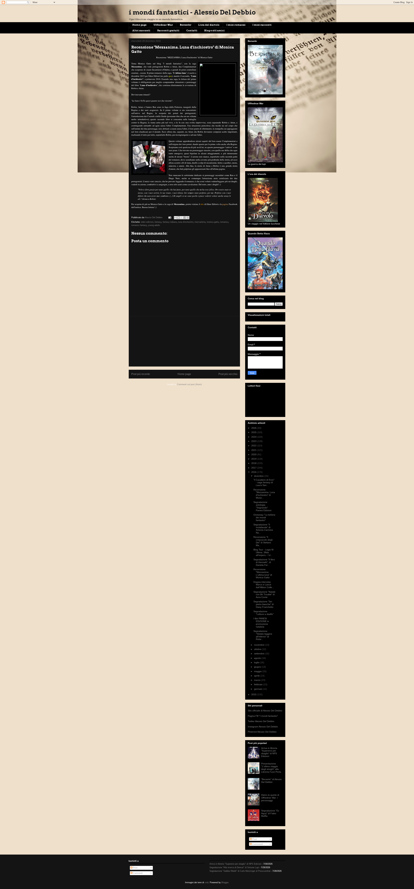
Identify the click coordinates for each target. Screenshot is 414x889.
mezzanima (200, 222)
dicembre (259, 476)
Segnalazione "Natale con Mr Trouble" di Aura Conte (264, 595)
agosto (258, 658)
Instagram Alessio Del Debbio (263, 726)
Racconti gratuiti (168, 30)
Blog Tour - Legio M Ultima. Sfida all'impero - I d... (263, 552)
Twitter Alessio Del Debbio (261, 721)
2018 (254, 463)
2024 (254, 437)
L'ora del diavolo (208, 25)
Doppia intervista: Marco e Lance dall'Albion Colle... (263, 585)
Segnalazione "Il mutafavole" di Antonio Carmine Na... (263, 528)
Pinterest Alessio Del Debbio (262, 731)
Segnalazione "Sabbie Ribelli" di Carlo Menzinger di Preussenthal (239, 871)
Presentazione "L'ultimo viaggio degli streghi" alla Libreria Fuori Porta (271, 767)
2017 (254, 467)
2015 (254, 694)
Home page (139, 25)
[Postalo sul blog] (178, 217)
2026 (254, 428)
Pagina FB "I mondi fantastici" (263, 716)
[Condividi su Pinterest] (187, 217)
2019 (254, 459)
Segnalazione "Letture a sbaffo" (263, 612)
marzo (257, 680)
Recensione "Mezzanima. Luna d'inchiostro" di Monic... (264, 493)
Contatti (191, 30)
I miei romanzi (235, 25)
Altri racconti (141, 30)
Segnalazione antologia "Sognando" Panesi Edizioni (262, 506)
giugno (258, 666)
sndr (206, 882)
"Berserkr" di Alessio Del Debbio (271, 780)
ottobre (258, 649)
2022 (254, 445)
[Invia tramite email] (175, 217)
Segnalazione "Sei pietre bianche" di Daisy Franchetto (263, 604)
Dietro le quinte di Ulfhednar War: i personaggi (270, 798)
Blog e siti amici (214, 30)
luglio (257, 662)
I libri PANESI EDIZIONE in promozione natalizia (261, 622)
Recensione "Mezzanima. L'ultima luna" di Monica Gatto (262, 573)
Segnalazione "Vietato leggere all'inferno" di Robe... (262, 635)
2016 (254, 472)
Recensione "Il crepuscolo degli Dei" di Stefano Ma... (262, 541)
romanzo (224, 222)
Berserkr (185, 25)
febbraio (258, 684)
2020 (254, 454)
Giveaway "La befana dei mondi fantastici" (264, 517)
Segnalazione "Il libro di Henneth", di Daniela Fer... (264, 562)
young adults (154, 225)
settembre (259, 653)
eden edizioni (147, 222)
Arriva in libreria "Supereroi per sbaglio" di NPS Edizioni (269, 752)
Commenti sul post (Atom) (189, 384)
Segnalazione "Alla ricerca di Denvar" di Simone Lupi (234, 867)
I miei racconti (262, 25)
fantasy (158, 222)
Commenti (257, 844)
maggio (258, 671)
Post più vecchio (227, 374)
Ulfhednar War (163, 25)
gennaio (258, 689)
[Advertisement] (184, 341)
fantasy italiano (170, 222)
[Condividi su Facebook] (184, 217)
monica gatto (213, 222)
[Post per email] (169, 217)
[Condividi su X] (181, 217)
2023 (254, 441)
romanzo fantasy (139, 225)
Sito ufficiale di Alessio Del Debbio (265, 710)
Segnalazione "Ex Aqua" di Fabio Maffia (270, 813)
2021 (254, 450)
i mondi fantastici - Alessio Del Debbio (192, 12)
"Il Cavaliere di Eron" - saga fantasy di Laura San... (263, 483)
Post (254, 839)
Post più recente (140, 374)
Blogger (224, 882)
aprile (257, 675)
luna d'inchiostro (185, 222)
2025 (254, 432)
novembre (259, 645)
